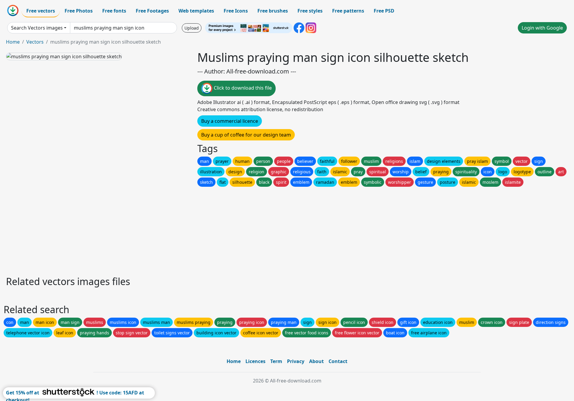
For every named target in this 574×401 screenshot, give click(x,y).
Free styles (310, 10)
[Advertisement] (184, 230)
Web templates (196, 10)
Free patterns (348, 10)
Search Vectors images (37, 28)
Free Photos (79, 10)
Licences (255, 361)
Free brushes (272, 10)
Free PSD (384, 10)
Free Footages (152, 10)
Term (276, 361)
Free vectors (40, 10)
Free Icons (236, 10)
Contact (338, 361)
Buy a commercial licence (229, 121)
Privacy (295, 361)
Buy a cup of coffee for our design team (246, 134)
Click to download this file (242, 88)
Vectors (35, 42)
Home (13, 42)
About (316, 361)
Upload (191, 28)
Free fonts (114, 10)
